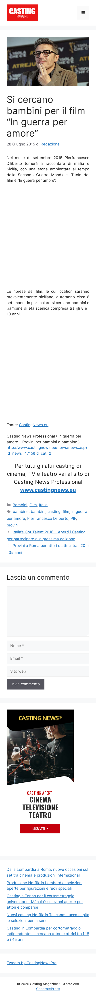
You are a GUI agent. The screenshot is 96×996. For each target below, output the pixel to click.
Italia (43, 505)
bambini (38, 511)
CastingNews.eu (33, 425)
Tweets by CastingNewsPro (31, 963)
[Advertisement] (48, 237)
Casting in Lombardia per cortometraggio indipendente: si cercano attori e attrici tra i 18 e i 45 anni (48, 934)
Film (33, 505)
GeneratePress (48, 989)
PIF (73, 518)
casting (54, 511)
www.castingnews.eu (48, 490)
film (66, 511)
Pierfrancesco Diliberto (47, 518)
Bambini (20, 505)
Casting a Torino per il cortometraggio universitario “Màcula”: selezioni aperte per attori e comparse (45, 901)
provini (13, 525)
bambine (21, 511)
